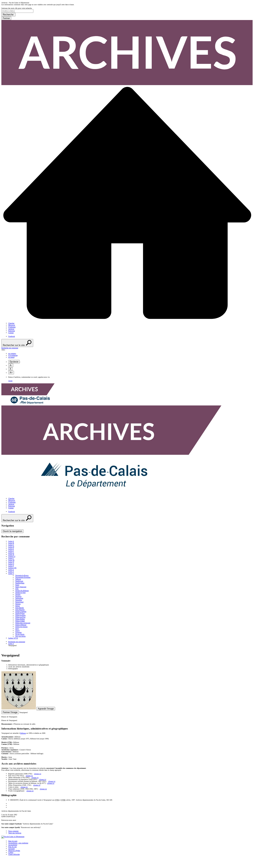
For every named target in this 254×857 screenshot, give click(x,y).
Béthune (23, 733)
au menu (11, 357)
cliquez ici (37, 774)
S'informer (12, 327)
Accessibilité (12, 845)
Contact (11, 333)
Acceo (10, 381)
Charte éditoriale (14, 854)
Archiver (11, 329)
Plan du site (12, 847)
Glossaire (11, 849)
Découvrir (11, 325)
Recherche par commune (16, 642)
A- (11, 365)
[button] (127, 348)
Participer (11, 331)
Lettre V (11, 644)
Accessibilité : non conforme (18, 843)
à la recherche (12, 355)
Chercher (11, 323)
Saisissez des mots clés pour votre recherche (16, 8)
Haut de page (12, 841)
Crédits (10, 852)
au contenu (12, 353)
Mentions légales (14, 850)
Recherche (8, 14)
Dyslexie (14, 361)
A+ (11, 372)
